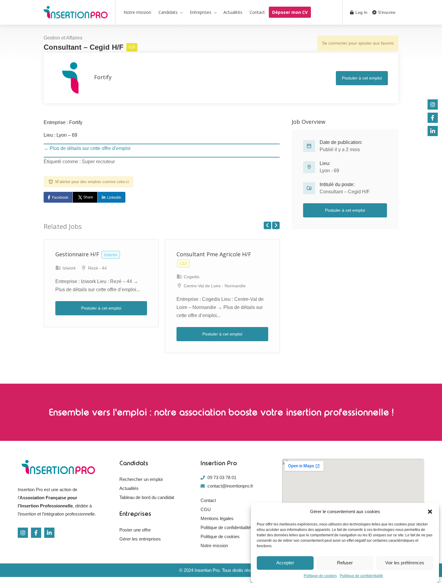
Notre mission (137, 12)
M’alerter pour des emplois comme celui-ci (92, 181)
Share (88, 197)
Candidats (168, 12)
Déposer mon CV (290, 12)
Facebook (60, 197)
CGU (206, 509)
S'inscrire (386, 12)
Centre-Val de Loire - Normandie (215, 285)
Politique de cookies (320, 576)
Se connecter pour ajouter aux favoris (358, 43)
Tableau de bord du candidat (146, 497)
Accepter (285, 563)
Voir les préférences (404, 563)
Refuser (345, 563)
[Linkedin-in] (49, 533)
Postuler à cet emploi (362, 78)
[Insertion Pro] (76, 13)
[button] (430, 512)
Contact (257, 12)
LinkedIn (114, 197)
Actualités (232, 12)
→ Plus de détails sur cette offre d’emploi (87, 148)
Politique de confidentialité (361, 576)
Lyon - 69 (329, 170)
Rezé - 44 (97, 268)
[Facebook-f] (36, 533)
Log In (360, 12)
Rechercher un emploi (141, 479)
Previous (267, 225)
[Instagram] (23, 533)
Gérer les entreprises (140, 538)
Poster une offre (135, 529)
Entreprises (200, 12)
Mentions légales (217, 518)
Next (276, 225)
